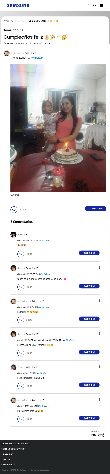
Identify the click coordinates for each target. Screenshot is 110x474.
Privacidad (7, 454)
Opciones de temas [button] (101, 28)
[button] (101, 52)
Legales (5, 459)
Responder (89, 253)
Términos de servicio (13, 449)
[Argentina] (18, 5)
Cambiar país (8, 465)
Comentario (96, 208)
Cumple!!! (15, 194)
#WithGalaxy (37, 58)
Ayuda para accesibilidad (15, 444)
